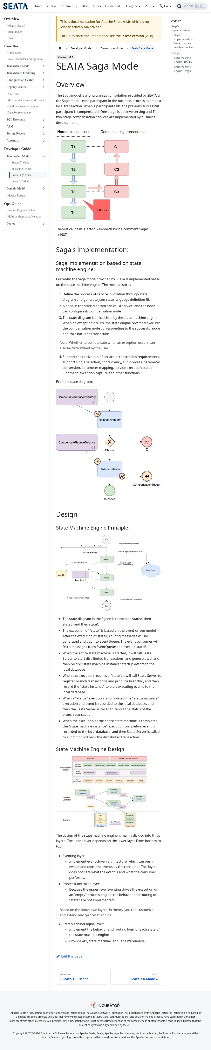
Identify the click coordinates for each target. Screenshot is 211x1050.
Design (175, 53)
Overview (176, 20)
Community (68, 6)
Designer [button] (130, 6)
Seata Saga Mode (22, 175)
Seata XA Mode (21, 181)
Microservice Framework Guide (26, 100)
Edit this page (71, 956)
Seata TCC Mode (22, 168)
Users (97, 6)
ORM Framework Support (22, 106)
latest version (133, 36)
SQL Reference (16, 119)
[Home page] (60, 48)
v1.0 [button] (49, 6)
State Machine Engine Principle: (183, 60)
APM (10, 126)
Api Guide (13, 94)
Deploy (11, 223)
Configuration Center (20, 80)
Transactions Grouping (21, 73)
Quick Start (14, 52)
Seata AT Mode (20, 162)
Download (112, 6)
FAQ (10, 38)
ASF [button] (148, 6)
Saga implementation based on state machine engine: (183, 41)
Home (38, 6)
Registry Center (16, 87)
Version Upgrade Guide (21, 210)
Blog (85, 6)
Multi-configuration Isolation (24, 216)
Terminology (14, 31)
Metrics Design (16, 195)
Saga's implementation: (180, 28)
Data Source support (19, 112)
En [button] (166, 6)
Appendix (13, 140)
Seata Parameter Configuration (25, 59)
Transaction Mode (18, 66)
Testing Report (16, 133)
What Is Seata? (16, 25)
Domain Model (16, 188)
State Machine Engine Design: (182, 69)
